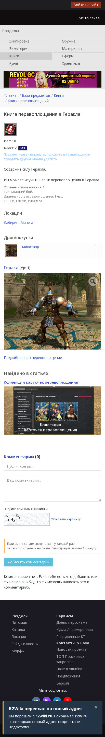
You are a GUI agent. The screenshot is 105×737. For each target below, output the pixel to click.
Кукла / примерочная (74, 629)
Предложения (68, 676)
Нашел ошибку (69, 668)
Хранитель (70, 63)
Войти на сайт (85, 4)
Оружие (68, 40)
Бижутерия (18, 48)
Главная (11, 95)
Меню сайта (88, 18)
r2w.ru (81, 715)
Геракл (11, 267)
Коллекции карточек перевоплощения (41, 382)
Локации (18, 636)
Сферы (67, 55)
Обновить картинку (66, 519)
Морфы (17, 650)
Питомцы (19, 622)
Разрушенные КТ (70, 636)
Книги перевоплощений (28, 100)
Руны (13, 63)
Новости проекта (71, 649)
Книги (13, 55)
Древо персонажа (71, 622)
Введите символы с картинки (26, 509)
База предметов (36, 95)
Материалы (71, 48)
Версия (62, 683)
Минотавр (30, 246)
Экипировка (19, 40)
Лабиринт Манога (18, 222)
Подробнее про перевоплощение (33, 357)
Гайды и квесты (24, 643)
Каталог (18, 629)
